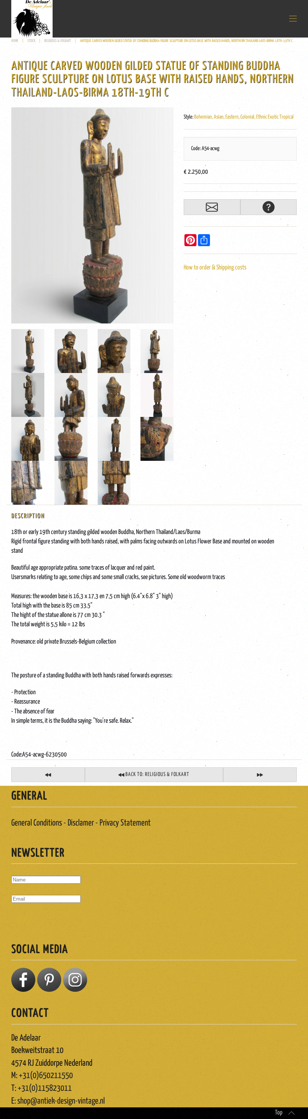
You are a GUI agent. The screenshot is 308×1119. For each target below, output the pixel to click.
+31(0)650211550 (46, 1075)
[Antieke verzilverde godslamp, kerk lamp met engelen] (48, 774)
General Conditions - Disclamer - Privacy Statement (81, 823)
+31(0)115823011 (45, 1088)
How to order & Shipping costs (215, 268)
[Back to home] (32, 19)
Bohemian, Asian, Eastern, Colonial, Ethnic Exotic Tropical (244, 117)
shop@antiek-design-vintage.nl (61, 1101)
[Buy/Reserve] (212, 207)
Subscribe (27, 920)
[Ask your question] (268, 207)
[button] (293, 19)
